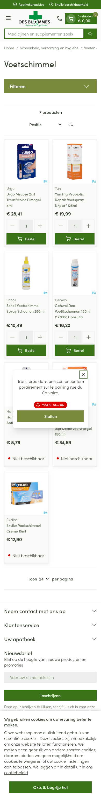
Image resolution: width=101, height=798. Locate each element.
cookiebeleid (16, 772)
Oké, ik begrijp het (50, 787)
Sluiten (50, 416)
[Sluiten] (83, 374)
